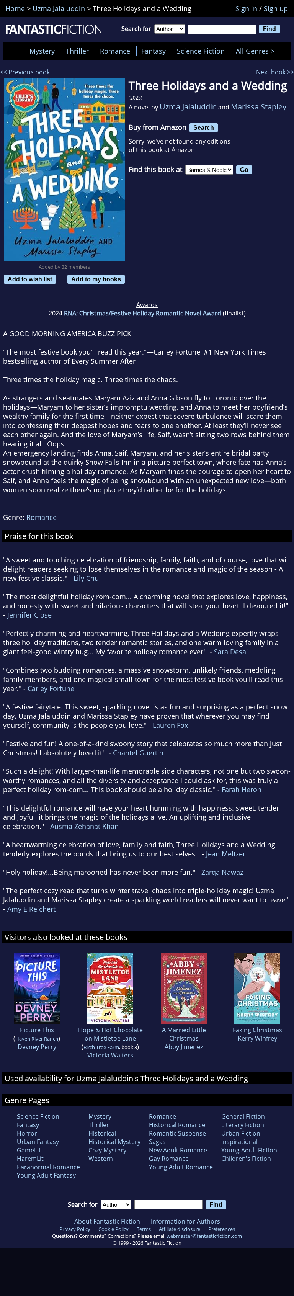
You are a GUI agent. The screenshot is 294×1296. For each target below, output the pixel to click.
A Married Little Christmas (184, 1034)
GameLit (29, 1150)
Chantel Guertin (138, 752)
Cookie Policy (113, 1229)
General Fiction (243, 1116)
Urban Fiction (240, 1133)
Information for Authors (185, 1221)
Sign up (276, 8)
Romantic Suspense (177, 1133)
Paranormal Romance (48, 1167)
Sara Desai (231, 651)
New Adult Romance (178, 1150)
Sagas (157, 1141)
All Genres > (257, 51)
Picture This (37, 1030)
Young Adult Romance (181, 1167)
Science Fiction (201, 51)
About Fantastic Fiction (107, 1221)
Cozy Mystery (107, 1150)
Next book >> (275, 72)
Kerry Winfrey (257, 1038)
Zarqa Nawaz (222, 872)
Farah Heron (241, 789)
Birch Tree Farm (101, 1047)
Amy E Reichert (31, 909)
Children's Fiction (246, 1158)
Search (203, 127)
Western (100, 1158)
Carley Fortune (51, 688)
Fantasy (153, 51)
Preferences (221, 1229)
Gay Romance (169, 1158)
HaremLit (30, 1158)
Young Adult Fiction (249, 1150)
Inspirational (239, 1141)
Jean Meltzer (225, 853)
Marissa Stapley (258, 106)
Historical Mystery (114, 1141)
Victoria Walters (110, 1055)
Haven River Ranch (36, 1038)
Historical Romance (177, 1125)
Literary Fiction (242, 1125)
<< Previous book (25, 72)
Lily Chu (86, 578)
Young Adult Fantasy (46, 1175)
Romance (115, 51)
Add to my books (96, 279)
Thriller (77, 51)
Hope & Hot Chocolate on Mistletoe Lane (110, 1034)
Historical (102, 1133)
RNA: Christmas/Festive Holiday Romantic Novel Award (142, 313)
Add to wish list (30, 279)
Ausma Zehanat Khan (84, 826)
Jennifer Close (29, 614)
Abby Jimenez (184, 1047)
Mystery (42, 51)
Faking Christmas (257, 1030)
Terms (144, 1229)
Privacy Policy (74, 1229)
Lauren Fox (170, 725)
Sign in (246, 8)
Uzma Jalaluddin (188, 106)
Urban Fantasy (38, 1141)
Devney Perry (37, 1047)
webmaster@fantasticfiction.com (204, 1235)
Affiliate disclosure (179, 1229)
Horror (27, 1133)
